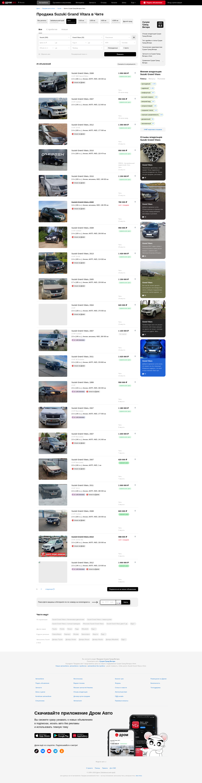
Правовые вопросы (121, 701)
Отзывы (104, 2)
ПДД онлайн (119, 696)
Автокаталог (78, 701)
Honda (62, 629)
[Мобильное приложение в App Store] (42, 735)
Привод (75, 48)
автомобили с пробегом (78, 666)
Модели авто (100, 762)
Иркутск (95, 634)
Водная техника (79, 683)
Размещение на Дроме (159, 679)
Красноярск (86, 634)
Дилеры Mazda (97, 639)
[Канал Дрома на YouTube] (49, 751)
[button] (133, 623)
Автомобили (43, 2)
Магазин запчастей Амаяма (83, 687)
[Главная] (9, 2)
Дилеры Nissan (84, 639)
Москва (22, 2)
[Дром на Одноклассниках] (62, 751)
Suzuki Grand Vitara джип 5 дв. (117, 624)
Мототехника (78, 679)
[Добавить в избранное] (135, 73)
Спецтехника (39, 701)
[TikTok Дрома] (36, 751)
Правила (105, 768)
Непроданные (113, 48)
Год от (74, 43)
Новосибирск (56, 634)
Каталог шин (119, 679)
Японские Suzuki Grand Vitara (93, 624)
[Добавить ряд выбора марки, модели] (134, 37)
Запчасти (92, 2)
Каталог (114, 2)
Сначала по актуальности (126, 64)
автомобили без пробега (96, 666)
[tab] (40, 30)
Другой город (127, 21)
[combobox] (54, 37)
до (89, 43)
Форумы (118, 683)
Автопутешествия (121, 692)
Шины (124, 2)
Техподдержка (155, 687)
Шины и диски (40, 692)
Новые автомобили (62, 666)
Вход (175, 2)
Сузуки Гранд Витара (146, 24)
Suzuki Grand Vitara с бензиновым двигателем (68, 619)
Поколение (109, 37)
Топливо (125, 43)
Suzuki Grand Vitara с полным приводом (66, 624)
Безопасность (155, 683)
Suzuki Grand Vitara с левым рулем (99, 619)
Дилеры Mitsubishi (112, 639)
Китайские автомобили (43, 696)
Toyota (54, 629)
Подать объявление (42, 683)
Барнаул (67, 634)
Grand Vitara (147, 165)
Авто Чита (139, 775)
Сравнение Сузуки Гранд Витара (151, 62)
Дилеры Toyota (57, 639)
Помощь (97, 768)
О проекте (89, 768)
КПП (106, 43)
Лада (77, 629)
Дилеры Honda (71, 639)
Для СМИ (113, 768)
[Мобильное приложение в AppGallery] (80, 735)
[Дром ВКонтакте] (43, 751)
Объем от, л (44, 48)
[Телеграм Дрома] (55, 751)
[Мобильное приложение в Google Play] (61, 735)
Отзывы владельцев (80, 692)
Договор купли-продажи (82, 696)
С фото (126, 48)
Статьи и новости (121, 687)
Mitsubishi (85, 629)
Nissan (69, 629)
